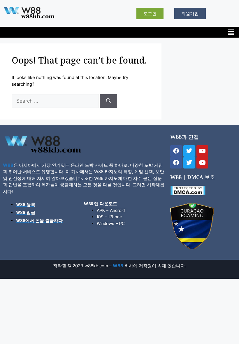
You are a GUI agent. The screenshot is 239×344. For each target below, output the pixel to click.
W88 (8, 165)
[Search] (108, 101)
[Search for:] (56, 101)
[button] (231, 32)
